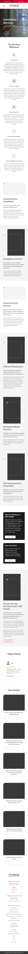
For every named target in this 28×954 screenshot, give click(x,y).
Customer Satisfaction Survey (14, 933)
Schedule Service (7, 1)
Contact (10, 560)
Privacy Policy (14, 942)
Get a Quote (21, 1)
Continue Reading (10, 676)
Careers (14, 938)
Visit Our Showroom (14, 931)
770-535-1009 (14, 889)
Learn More (8, 641)
